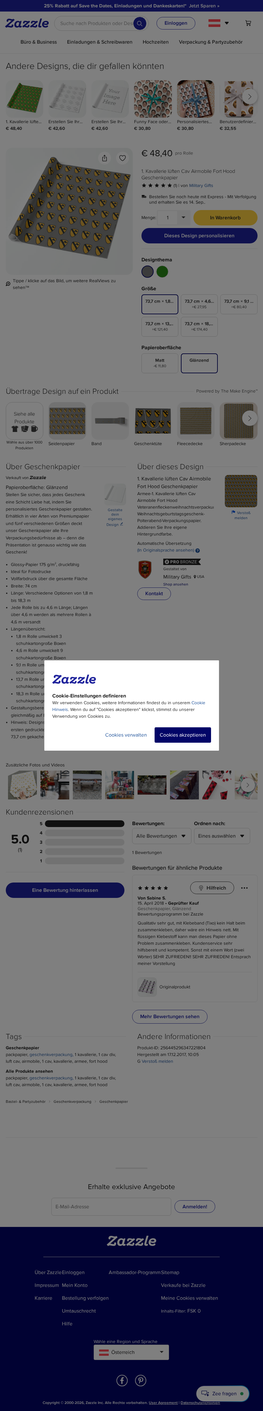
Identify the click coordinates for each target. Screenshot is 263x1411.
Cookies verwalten (126, 735)
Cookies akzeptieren (183, 735)
